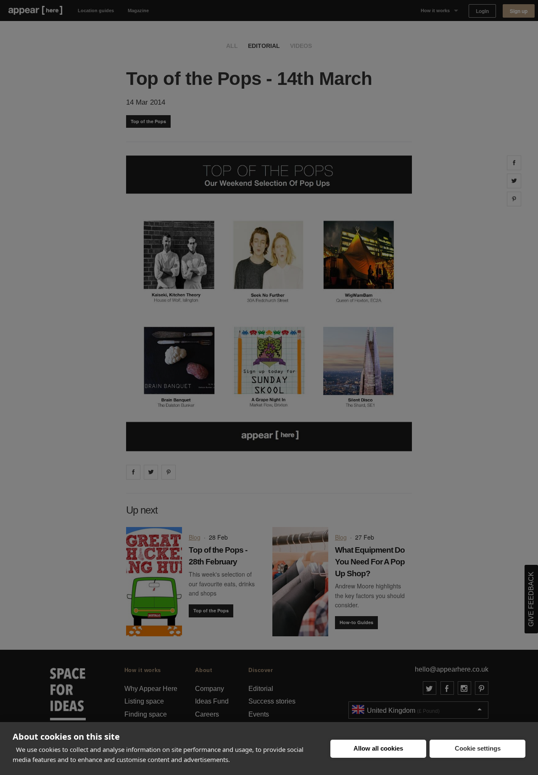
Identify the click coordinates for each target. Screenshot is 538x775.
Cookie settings (478, 748)
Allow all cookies (378, 748)
